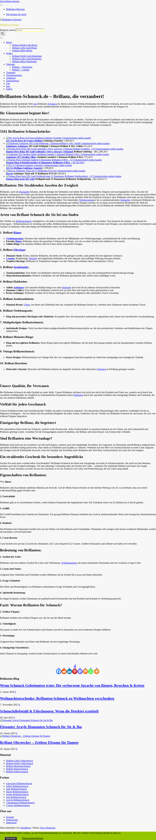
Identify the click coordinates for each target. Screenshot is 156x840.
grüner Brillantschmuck (17, 794)
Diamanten (24, 191)
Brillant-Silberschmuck (17, 771)
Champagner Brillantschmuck (20, 802)
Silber (33, 157)
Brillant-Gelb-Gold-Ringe (24, 48)
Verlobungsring (86, 200)
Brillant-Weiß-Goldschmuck (19, 763)
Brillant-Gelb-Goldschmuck (19, 760)
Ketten (9, 53)
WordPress (25, 827)
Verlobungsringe (14, 75)
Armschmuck (12, 80)
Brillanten (78, 395)
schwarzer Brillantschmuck (19, 783)
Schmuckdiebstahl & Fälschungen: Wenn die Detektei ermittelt (49, 711)
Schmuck (52, 104)
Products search (8, 30)
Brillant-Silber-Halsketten (24, 61)
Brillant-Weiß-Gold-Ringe (24, 45)
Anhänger (11, 78)
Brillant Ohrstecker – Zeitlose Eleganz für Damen (39, 742)
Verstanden (11, 838)
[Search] (2, 34)
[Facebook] (58, 668)
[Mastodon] (80, 668)
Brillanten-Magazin (15, 9)
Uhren (27, 304)
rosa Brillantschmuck (16, 797)
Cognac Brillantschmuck (18, 805)
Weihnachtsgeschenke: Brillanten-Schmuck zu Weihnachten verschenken (57, 698)
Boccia (9, 173)
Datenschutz (12, 820)
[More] (96, 668)
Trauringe (10, 72)
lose (8, 86)
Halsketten (125, 200)
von (35, 104)
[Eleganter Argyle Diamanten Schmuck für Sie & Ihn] (26, 720)
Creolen (10, 258)
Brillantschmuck (24, 221)
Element (102, 369)
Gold (32, 179)
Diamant (68, 151)
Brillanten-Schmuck (9, 24)
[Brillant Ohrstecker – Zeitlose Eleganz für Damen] (25, 736)
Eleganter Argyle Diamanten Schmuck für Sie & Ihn (41, 727)
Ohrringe (10, 64)
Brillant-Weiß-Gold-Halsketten (27, 56)
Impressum (11, 822)
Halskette (66, 287)
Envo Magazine (47, 827)
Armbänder (21, 267)
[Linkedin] (69, 668)
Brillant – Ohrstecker (22, 67)
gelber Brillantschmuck (17, 786)
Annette (38, 168)
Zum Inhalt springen (10, 1)
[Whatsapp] (90, 668)
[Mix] (85, 668)
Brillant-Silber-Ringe (22, 50)
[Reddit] (64, 668)
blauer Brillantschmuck (17, 791)
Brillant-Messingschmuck (18, 766)
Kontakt (10, 817)
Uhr (8, 83)
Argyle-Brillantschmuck (17, 800)
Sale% (9, 89)
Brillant (39, 140)
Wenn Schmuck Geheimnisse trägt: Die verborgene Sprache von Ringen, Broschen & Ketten (72, 685)
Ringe (9, 42)
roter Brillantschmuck (16, 789)
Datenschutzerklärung (32, 838)
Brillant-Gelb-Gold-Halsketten (26, 59)
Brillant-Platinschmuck (17, 769)
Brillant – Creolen (20, 69)
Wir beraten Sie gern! (16, 14)
